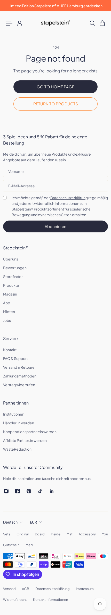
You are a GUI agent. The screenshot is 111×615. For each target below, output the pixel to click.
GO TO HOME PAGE (55, 86)
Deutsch (10, 522)
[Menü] (9, 23)
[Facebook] (17, 491)
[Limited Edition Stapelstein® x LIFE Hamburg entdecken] (55, 6)
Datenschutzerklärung (69, 197)
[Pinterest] (29, 491)
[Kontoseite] (19, 23)
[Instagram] (6, 491)
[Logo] (55, 23)
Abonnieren (55, 226)
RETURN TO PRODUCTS (55, 103)
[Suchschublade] (92, 23)
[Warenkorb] (102, 23)
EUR (33, 522)
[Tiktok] (40, 491)
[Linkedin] (51, 491)
